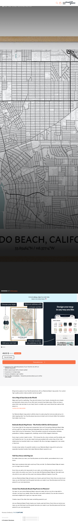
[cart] (60, 3)
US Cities (14, 6)
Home (5, 6)
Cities (9, 6)
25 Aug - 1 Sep (37, 297)
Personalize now (38, 362)
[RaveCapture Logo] (18, 512)
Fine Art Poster (8, 357)
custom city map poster (19, 408)
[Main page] (70, 3)
